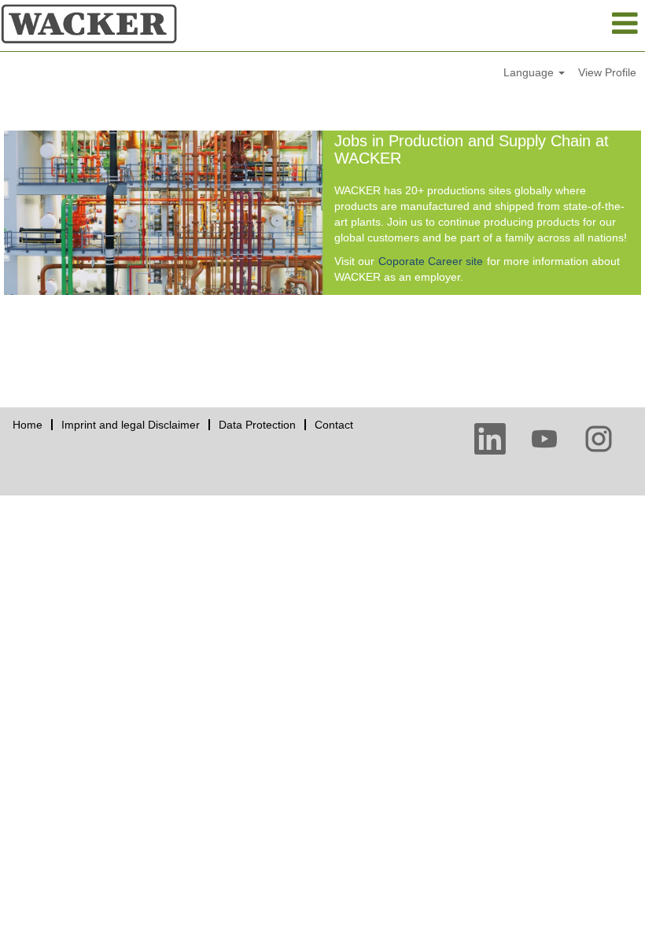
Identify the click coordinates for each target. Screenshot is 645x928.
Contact (334, 424)
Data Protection (257, 424)
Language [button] (530, 72)
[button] (537, 23)
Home (27, 424)
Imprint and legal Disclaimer (130, 424)
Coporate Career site (430, 261)
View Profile (607, 72)
